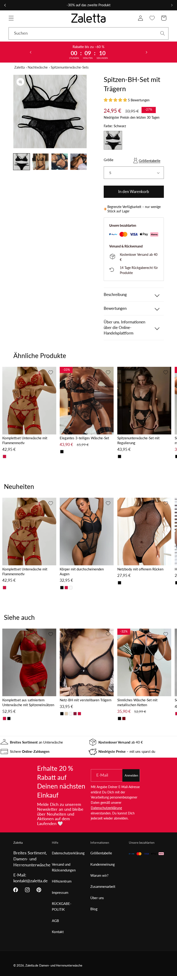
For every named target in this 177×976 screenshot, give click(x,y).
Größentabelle (149, 161)
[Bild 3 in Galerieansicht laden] (59, 162)
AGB (55, 921)
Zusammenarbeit (102, 886)
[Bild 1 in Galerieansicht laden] (21, 162)
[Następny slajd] (146, 52)
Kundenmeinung (102, 864)
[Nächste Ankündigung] (172, 5)
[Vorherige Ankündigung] (5, 5)
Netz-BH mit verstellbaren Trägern (85, 700)
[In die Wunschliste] (50, 372)
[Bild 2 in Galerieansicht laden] (40, 162)
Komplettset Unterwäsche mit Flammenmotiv (24, 440)
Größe (108, 160)
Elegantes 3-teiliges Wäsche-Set (84, 438)
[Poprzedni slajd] (31, 52)
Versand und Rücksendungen (64, 867)
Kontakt (58, 932)
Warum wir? (99, 875)
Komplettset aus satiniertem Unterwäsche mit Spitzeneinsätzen (28, 702)
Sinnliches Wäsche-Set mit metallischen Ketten (137, 702)
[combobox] (88, 33)
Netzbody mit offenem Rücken (140, 569)
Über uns (97, 898)
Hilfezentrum (61, 881)
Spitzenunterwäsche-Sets (70, 67)
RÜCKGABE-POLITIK (61, 906)
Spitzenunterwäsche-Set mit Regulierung (138, 440)
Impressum (60, 892)
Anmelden (131, 775)
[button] (11, 18)
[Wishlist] (152, 18)
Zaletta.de (31, 965)
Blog (93, 909)
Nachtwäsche (38, 67)
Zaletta (19, 67)
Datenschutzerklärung (106, 808)
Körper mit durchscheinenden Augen (82, 571)
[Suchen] (162, 33)
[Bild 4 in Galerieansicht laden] (78, 162)
